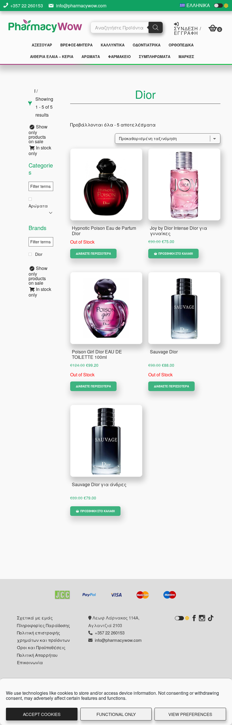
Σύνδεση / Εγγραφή (187, 30)
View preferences (190, 714)
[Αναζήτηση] (156, 27)
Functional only (116, 714)
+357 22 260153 (26, 5)
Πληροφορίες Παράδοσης (43, 625)
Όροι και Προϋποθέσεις (41, 647)
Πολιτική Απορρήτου (37, 655)
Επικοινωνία (30, 662)
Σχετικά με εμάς (35, 618)
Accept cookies (42, 714)
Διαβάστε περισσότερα (93, 254)
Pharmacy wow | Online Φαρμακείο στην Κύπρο (45, 26)
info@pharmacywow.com (81, 5)
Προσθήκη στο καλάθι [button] (175, 254)
